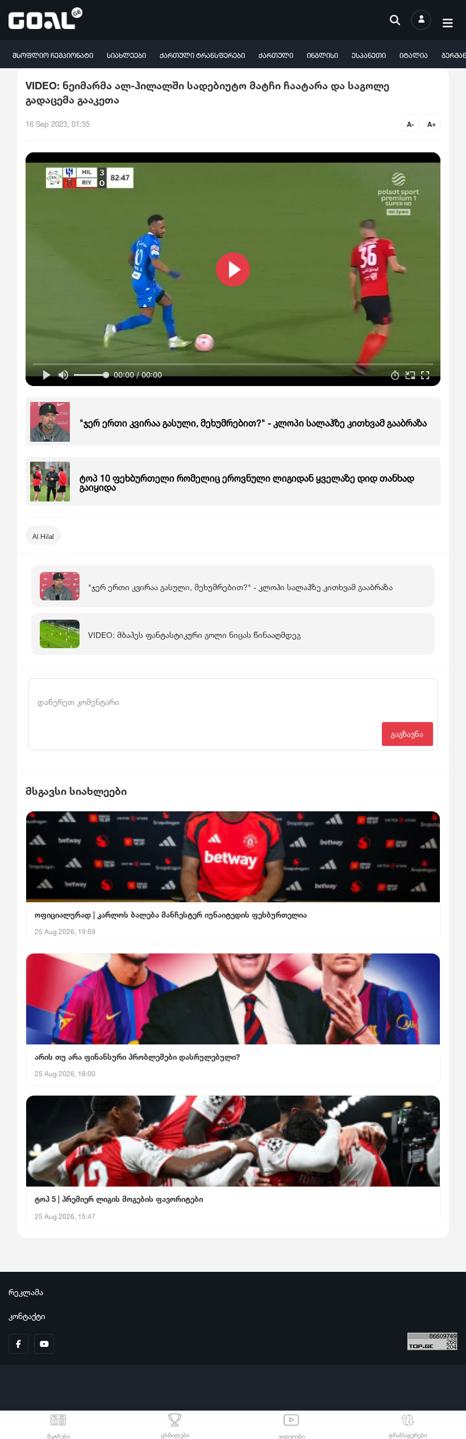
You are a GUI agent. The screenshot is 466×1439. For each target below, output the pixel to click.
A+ (431, 123)
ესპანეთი (369, 54)
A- (410, 123)
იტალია (414, 54)
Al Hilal (43, 535)
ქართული (276, 54)
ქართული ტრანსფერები (202, 54)
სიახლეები (126, 54)
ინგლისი (322, 54)
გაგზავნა (407, 733)
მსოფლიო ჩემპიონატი (53, 54)
